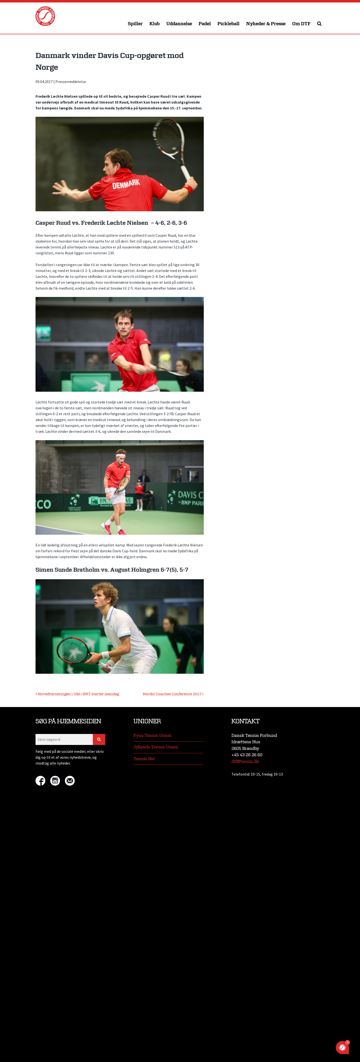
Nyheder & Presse (266, 24)
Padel (205, 24)
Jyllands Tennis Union (155, 747)
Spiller (135, 24)
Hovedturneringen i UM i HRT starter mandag (78, 694)
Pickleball (228, 24)
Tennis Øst (144, 758)
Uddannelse (179, 24)
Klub (154, 24)
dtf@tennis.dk (245, 761)
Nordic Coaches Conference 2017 (172, 694)
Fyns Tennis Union (152, 735)
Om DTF (301, 24)
